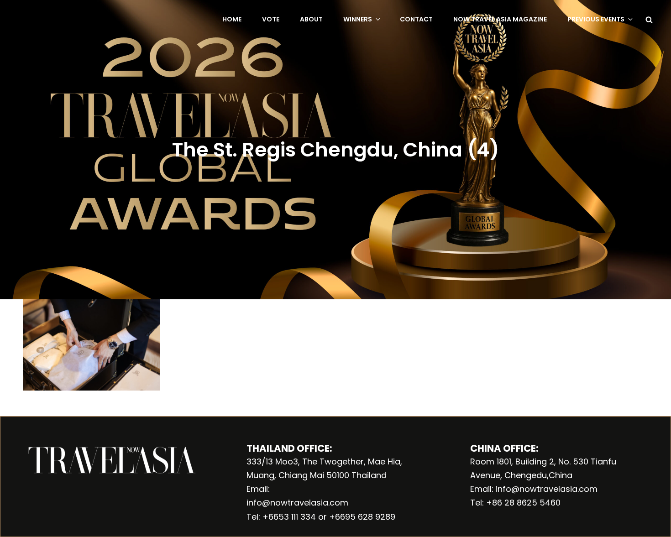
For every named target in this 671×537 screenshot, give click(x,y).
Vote (270, 19)
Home (231, 19)
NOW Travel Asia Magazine (500, 19)
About (311, 19)
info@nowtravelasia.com (297, 502)
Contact (416, 19)
